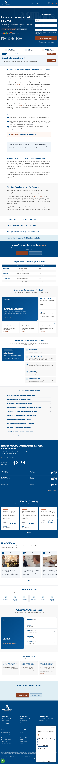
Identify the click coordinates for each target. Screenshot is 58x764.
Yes (31, 385)
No (27, 385)
